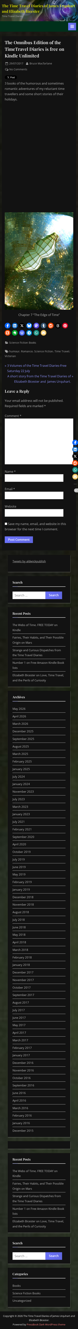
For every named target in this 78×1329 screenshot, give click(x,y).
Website (10, 506)
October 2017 (21, 987)
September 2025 (23, 739)
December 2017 (23, 972)
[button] (7, 325)
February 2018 (22, 957)
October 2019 (21, 852)
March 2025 (20, 754)
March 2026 (20, 724)
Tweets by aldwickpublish (29, 561)
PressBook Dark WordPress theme (46, 1324)
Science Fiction (43, 351)
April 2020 (19, 844)
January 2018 (21, 965)
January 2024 (21, 784)
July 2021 (18, 822)
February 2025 (22, 761)
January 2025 (21, 769)
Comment (13, 416)
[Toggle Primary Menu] (72, 26)
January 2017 (21, 1055)
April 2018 (19, 942)
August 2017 (20, 1002)
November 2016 (23, 1070)
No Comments (18, 69)
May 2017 (19, 1025)
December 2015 (23, 1130)
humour (14, 351)
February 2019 (22, 882)
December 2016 (23, 1063)
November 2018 (23, 904)
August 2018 (20, 912)
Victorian (10, 356)
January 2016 (21, 1123)
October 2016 (21, 1078)
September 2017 (23, 995)
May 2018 (19, 934)
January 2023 (21, 814)
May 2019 (19, 874)
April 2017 (19, 1032)
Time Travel (62, 351)
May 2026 (19, 709)
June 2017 (19, 1017)
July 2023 (18, 799)
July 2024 (18, 776)
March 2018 (20, 950)
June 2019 (19, 867)
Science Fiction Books (22, 342)
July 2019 (18, 859)
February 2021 (22, 829)
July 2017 (18, 1010)
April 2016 (19, 1100)
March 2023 (20, 807)
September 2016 (23, 1085)
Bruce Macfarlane (41, 63)
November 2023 (23, 791)
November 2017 (23, 980)
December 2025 (23, 731)
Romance (27, 351)
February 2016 (22, 1115)
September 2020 (23, 837)
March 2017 (20, 1040)
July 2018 (18, 920)
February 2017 (22, 1048)
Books (16, 1285)
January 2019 (21, 889)
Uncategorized (21, 1300)
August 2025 (20, 746)
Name (10, 471)
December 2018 (23, 897)
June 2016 (19, 1093)
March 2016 (20, 1108)
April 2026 (19, 716)
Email (10, 489)
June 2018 (19, 927)
